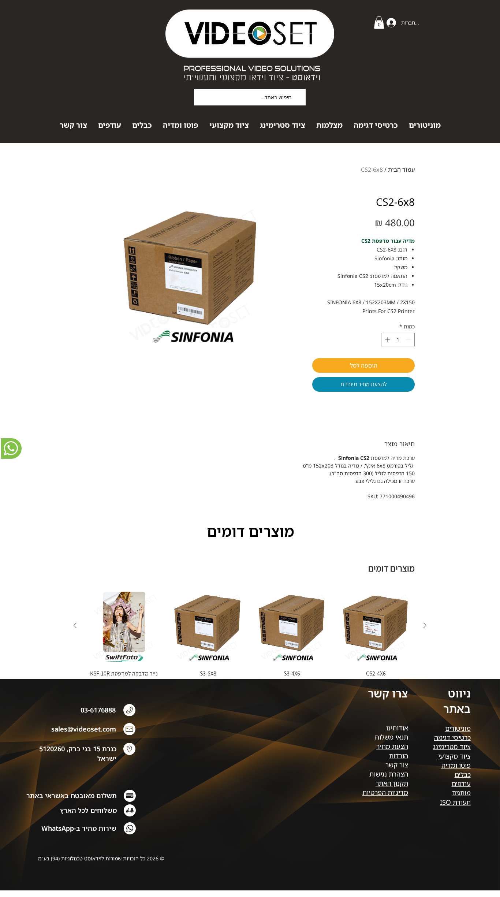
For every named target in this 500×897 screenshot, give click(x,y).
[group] (250, 636)
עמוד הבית (401, 169)
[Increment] (386, 339)
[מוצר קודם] (425, 625)
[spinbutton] (397, 339)
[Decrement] (409, 339)
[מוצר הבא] (75, 625)
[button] (379, 22)
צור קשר (396, 764)
